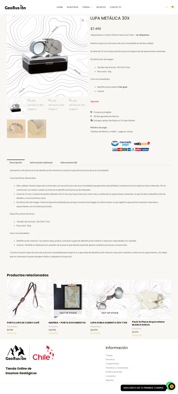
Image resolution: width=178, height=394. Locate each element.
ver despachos (142, 34)
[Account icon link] (160, 7)
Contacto (115, 7)
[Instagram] (140, 388)
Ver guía (123, 86)
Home (60, 7)
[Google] (158, 388)
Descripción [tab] (16, 162)
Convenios (111, 376)
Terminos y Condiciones (117, 367)
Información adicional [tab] (41, 162)
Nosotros (72, 7)
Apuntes (101, 7)
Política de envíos (114, 371)
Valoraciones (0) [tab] (68, 162)
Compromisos (112, 363)
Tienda (86, 7)
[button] (82, 20)
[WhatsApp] (152, 388)
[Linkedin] (146, 388)
